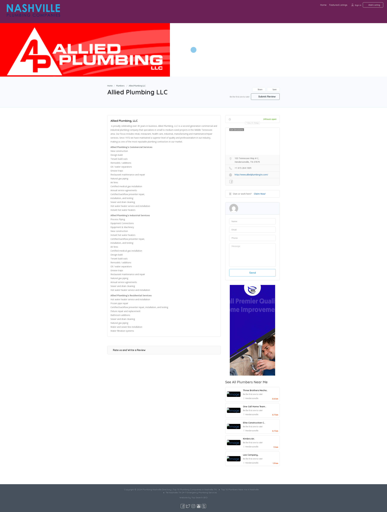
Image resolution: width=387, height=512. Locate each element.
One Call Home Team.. (254, 406)
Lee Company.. (251, 455)
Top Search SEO (199, 497)
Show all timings (253, 123)
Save (274, 89)
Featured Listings (338, 4)
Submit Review (267, 96)
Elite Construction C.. (254, 422)
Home (323, 4)
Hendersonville (251, 398)
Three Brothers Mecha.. (255, 390)
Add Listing (374, 4)
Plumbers (120, 85)
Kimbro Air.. (249, 438)
